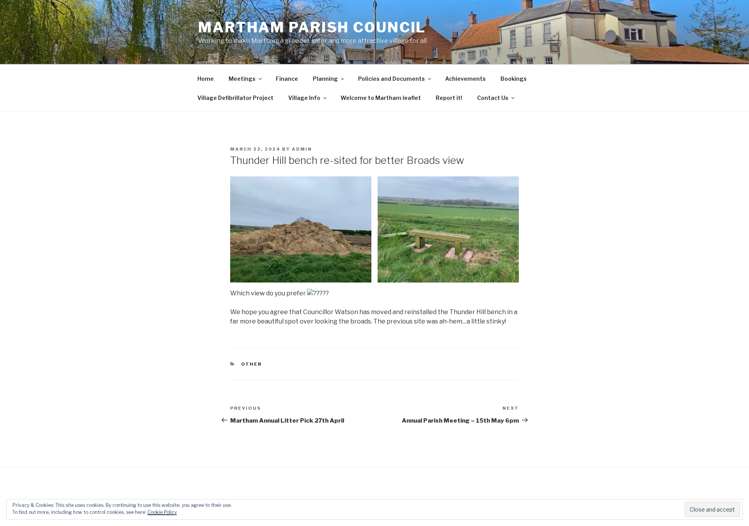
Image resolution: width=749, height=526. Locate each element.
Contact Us (492, 97)
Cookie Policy (162, 512)
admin (302, 149)
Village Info (304, 97)
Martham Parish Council (312, 27)
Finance (287, 78)
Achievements (465, 78)
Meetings (242, 78)
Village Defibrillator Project (235, 97)
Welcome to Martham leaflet (381, 97)
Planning (325, 78)
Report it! (449, 97)
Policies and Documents (391, 78)
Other (251, 364)
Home (205, 78)
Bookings (514, 78)
